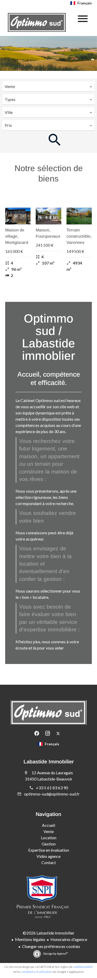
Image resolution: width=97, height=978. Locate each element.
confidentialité (83, 966)
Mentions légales (30, 939)
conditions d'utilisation (36, 971)
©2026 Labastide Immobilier (48, 932)
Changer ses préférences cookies (51, 946)
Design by (55, 953)
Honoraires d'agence (68, 939)
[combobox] (48, 86)
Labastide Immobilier (49, 761)
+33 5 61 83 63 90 (52, 787)
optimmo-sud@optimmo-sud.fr (52, 793)
